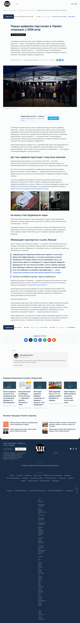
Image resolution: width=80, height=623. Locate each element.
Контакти (9, 490)
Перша (12, 475)
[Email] (49, 340)
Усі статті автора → (18, 365)
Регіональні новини (50, 478)
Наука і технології (33, 480)
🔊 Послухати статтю (19, 34)
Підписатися (53, 118)
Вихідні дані (69, 490)
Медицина (67, 475)
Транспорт (25, 478)
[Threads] (76, 448)
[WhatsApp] (57, 60)
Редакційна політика (21, 490)
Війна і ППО (37, 475)
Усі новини (19, 475)
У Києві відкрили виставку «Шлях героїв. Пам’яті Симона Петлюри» (23, 430)
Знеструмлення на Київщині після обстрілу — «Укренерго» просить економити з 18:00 (24, 398)
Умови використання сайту (37, 490)
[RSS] (54, 340)
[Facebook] (26, 340)
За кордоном (55, 480)
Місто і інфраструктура (13, 478)
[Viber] (60, 60)
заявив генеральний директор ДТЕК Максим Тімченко (29, 188)
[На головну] (7, 4)
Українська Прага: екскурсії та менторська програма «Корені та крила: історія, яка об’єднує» (62, 424)
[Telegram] (63, 60)
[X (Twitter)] (30, 340)
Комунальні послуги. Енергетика (31, 60)
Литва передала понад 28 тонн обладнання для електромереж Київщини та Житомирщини (9, 397)
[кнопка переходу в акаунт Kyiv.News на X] (73, 448)
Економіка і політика (37, 478)
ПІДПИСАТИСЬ (21, 449)
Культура (70, 478)
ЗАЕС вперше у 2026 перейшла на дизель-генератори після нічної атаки (70, 397)
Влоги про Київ (45, 480)
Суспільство (62, 478)
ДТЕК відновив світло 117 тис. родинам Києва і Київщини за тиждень (55, 395)
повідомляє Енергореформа (37, 285)
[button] (17, 4)
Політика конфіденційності (55, 490)
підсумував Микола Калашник (47, 312)
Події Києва (28, 475)
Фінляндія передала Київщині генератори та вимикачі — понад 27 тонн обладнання (39, 398)
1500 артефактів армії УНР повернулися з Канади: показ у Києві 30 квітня (62, 430)
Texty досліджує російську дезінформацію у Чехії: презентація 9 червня (24, 423)
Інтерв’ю (23, 480)
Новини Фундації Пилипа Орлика (19, 415)
